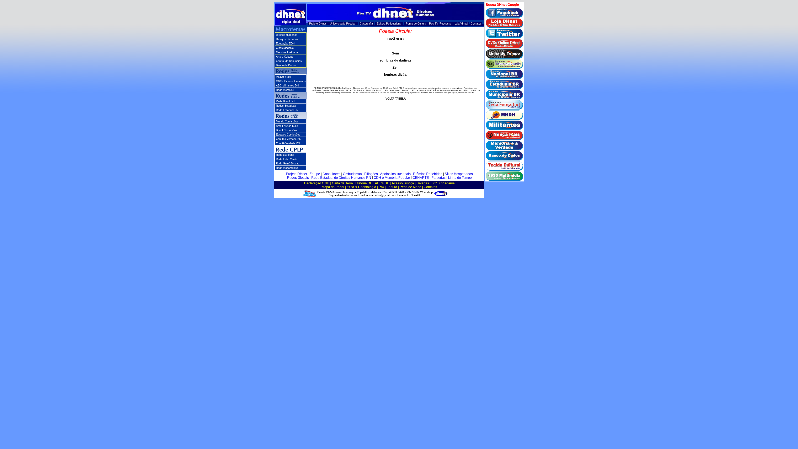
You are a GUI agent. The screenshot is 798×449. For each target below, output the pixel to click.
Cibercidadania (285, 47)
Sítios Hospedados (459, 174)
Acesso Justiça (403, 183)
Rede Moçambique (287, 167)
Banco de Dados (286, 65)
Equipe (314, 174)
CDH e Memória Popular (392, 177)
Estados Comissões (288, 134)
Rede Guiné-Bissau (287, 163)
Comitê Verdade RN (288, 143)
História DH (364, 183)
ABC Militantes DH (287, 85)
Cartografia (366, 23)
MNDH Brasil (284, 76)
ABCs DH (382, 183)
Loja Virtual (461, 23)
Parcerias (438, 177)
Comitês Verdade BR (288, 139)
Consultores (331, 174)
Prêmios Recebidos (427, 174)
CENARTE (421, 177)
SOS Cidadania (443, 183)
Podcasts (445, 23)
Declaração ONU (316, 183)
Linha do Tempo (460, 177)
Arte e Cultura (284, 56)
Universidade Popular (342, 23)
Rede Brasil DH (285, 101)
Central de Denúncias (289, 61)
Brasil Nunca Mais (287, 125)
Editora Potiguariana (389, 23)
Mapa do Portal (333, 187)
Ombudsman (352, 174)
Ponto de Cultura (416, 23)
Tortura (392, 187)
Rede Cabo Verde (286, 159)
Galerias (422, 183)
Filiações (371, 174)
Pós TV (433, 23)
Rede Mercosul (285, 89)
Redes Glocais (298, 177)
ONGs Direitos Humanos (291, 81)
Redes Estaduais (286, 105)
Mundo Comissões (287, 121)
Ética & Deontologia (361, 187)
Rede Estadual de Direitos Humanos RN (341, 177)
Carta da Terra (342, 183)
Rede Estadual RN (287, 110)
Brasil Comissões (286, 130)
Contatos (476, 23)
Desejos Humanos (287, 39)
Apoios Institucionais (395, 174)
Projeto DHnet (317, 23)
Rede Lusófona (285, 154)
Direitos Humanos (286, 34)
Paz (381, 187)
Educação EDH (285, 43)
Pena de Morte (410, 187)
